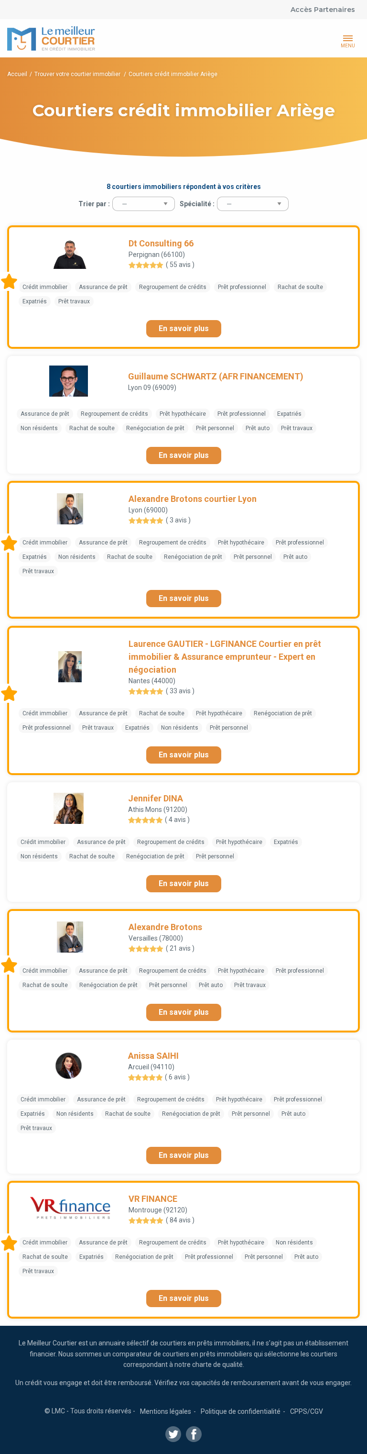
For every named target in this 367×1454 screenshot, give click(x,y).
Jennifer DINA (155, 798)
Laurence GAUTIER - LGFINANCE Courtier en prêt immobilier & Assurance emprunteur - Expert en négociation (225, 657)
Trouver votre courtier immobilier (78, 74)
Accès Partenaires (323, 9)
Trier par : (94, 204)
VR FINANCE (153, 1199)
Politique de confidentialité (241, 1411)
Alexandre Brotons (165, 927)
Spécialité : (197, 204)
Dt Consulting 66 (161, 243)
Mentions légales (165, 1411)
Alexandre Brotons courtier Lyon (193, 499)
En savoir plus (184, 328)
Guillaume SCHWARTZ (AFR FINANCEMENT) (215, 376)
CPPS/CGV (306, 1411)
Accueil (17, 74)
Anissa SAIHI (153, 1056)
